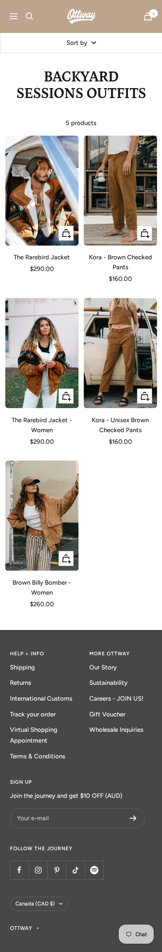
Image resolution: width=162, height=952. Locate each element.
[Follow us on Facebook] (19, 870)
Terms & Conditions (37, 756)
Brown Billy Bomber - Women (41, 587)
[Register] (133, 818)
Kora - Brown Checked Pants (120, 262)
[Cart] (148, 16)
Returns (20, 682)
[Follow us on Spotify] (94, 870)
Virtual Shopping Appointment (33, 735)
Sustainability (108, 682)
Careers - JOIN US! (116, 698)
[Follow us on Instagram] (38, 870)
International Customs (41, 698)
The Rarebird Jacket (42, 257)
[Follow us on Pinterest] (56, 870)
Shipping (22, 667)
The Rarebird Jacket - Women (42, 425)
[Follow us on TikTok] (75, 870)
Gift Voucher (107, 714)
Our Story (103, 667)
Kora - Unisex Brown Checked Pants (120, 425)
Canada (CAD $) (35, 903)
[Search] (29, 16)
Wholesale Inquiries (116, 729)
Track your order (33, 714)
